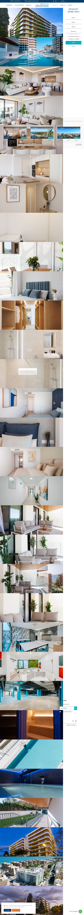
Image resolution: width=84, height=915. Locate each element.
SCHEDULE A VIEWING (74, 39)
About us (62, 5)
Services (28, 5)
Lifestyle (55, 5)
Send (73, 42)
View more (78, 144)
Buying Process (19, 5)
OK (75, 708)
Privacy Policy (76, 36)
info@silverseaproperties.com (33, 1)
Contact (70, 5)
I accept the (74, 36)
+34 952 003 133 (17, 1)
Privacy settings (71, 725)
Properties (9, 5)
